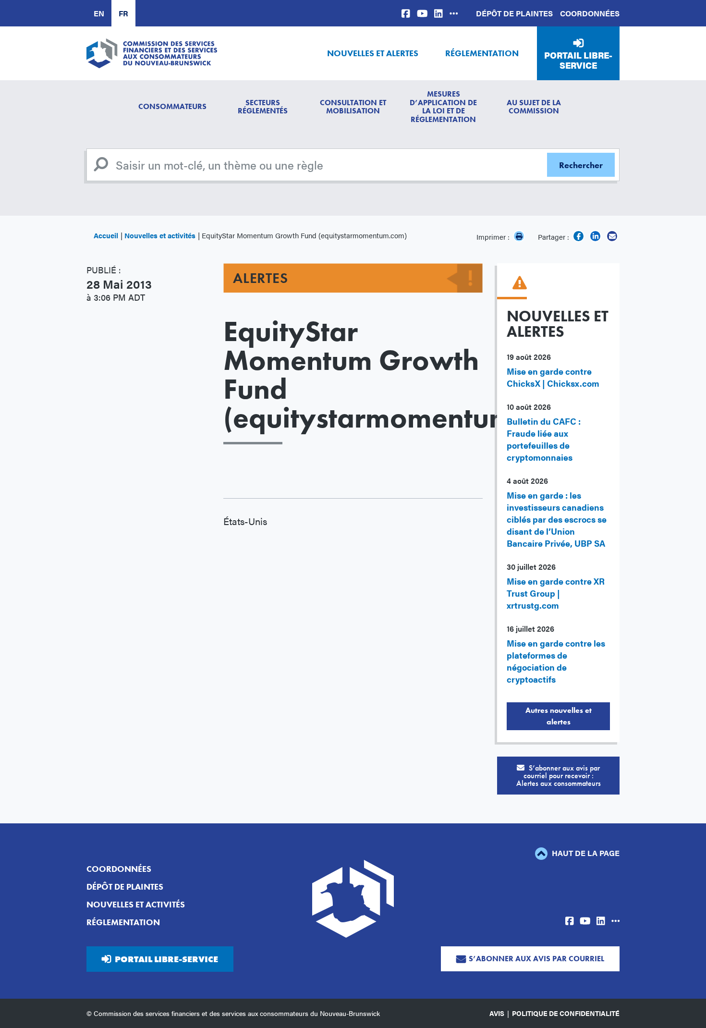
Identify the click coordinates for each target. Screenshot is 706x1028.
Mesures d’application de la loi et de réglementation (443, 106)
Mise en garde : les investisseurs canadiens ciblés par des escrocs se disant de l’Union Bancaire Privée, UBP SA (557, 519)
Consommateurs (172, 106)
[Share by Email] (612, 236)
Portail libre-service (578, 60)
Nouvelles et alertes (372, 53)
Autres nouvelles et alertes (558, 716)
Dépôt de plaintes (514, 13)
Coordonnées (590, 13)
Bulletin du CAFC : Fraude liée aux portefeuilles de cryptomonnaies (544, 439)
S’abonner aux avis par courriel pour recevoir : (558, 775)
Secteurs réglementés (263, 107)
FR (123, 13)
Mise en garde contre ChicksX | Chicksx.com (553, 377)
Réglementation (482, 53)
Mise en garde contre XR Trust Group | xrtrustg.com (556, 593)
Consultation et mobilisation (353, 107)
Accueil (106, 235)
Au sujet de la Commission (534, 107)
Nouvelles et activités (159, 235)
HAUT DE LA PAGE (585, 852)
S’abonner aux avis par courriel (536, 959)
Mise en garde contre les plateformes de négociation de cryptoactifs (556, 661)
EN (99, 13)
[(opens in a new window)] (406, 13)
